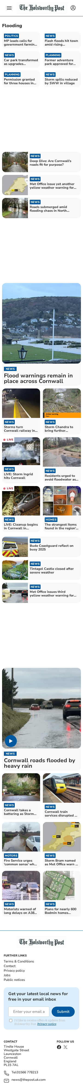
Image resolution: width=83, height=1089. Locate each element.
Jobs (7, 975)
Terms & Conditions (19, 961)
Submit (63, 1011)
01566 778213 (27, 1073)
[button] (9, 8)
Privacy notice (46, 1024)
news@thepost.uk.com (29, 1080)
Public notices (14, 980)
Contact (9, 966)
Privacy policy (14, 970)
